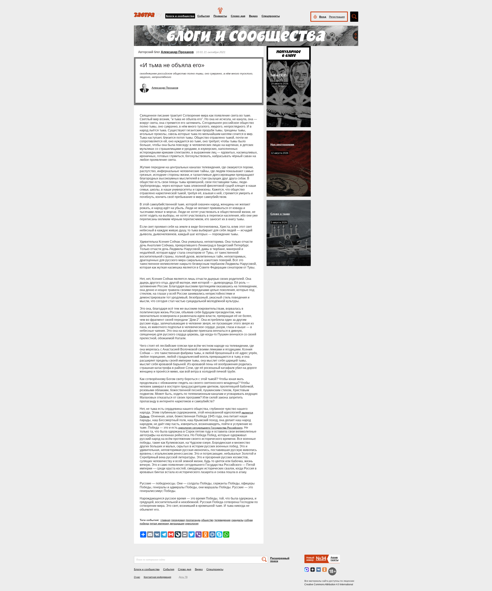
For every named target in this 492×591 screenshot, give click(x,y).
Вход (322, 16)
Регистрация (337, 16)
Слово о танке (280, 213)
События (203, 16)
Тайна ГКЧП (278, 75)
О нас (137, 577)
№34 (321, 558)
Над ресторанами (282, 144)
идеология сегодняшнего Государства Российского (210, 427)
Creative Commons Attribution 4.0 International (328, 584)
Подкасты (220, 16)
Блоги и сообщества (180, 16)
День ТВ (183, 577)
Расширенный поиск (279, 560)
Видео (253, 16)
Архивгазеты (334, 558)
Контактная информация (157, 577)
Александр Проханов (177, 52)
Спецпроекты (271, 16)
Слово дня (238, 16)
